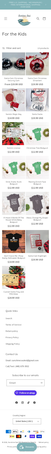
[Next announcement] (46, 5)
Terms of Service (14, 324)
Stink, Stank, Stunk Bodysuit (13, 183)
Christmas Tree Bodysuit (37, 148)
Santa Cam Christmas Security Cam (13, 79)
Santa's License (13, 148)
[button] (6, 18)
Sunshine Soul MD (14, 442)
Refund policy (44, 442)
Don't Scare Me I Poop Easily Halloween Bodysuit (13, 257)
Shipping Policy (13, 344)
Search (9, 318)
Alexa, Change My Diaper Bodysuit (37, 219)
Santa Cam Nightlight (37, 256)
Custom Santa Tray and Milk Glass (14, 293)
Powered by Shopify (29, 442)
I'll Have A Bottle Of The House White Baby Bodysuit (13, 220)
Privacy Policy (12, 337)
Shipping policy (40, 447)
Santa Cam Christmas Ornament (37, 79)
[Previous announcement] (5, 5)
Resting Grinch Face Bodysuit (37, 183)
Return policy (12, 331)
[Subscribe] (41, 382)
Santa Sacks (37, 114)
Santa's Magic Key (14, 114)
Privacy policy (12, 447)
